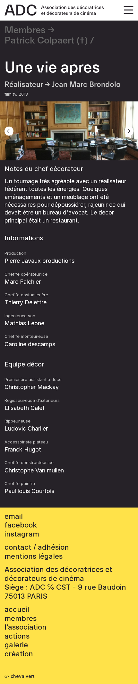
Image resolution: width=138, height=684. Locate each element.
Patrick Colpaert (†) (46, 40)
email (13, 516)
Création (18, 654)
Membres (25, 30)
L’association (25, 627)
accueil (16, 609)
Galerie (16, 645)
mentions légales (33, 556)
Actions (17, 636)
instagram (21, 534)
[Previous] (8, 131)
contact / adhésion (36, 547)
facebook (20, 525)
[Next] (129, 131)
